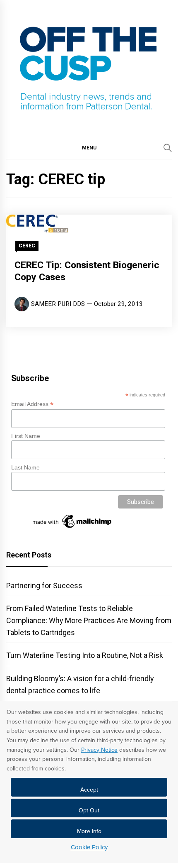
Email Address (32, 404)
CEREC (27, 246)
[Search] (168, 147)
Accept (89, 789)
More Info (89, 831)
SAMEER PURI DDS (58, 304)
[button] (89, 147)
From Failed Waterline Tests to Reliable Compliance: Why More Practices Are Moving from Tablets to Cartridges (88, 620)
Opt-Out (89, 810)
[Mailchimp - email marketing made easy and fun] (72, 528)
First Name (25, 436)
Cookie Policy (89, 847)
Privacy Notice (99, 749)
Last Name (25, 467)
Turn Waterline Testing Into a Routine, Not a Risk (84, 655)
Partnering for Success (44, 585)
